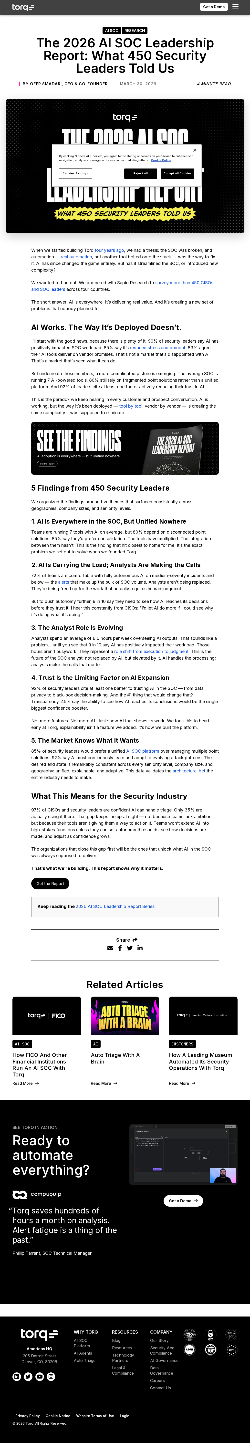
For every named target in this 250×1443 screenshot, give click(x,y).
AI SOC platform (142, 751)
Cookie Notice (58, 1416)
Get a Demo (214, 6)
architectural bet (189, 770)
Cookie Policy (161, 160)
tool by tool (130, 406)
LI (16, 1376)
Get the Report (50, 883)
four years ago (109, 250)
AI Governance (164, 1360)
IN (51, 1376)
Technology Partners (123, 1358)
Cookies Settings (75, 173)
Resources (125, 1332)
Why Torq (86, 1332)
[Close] (194, 150)
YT (39, 1376)
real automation (76, 256)
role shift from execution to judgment (151, 651)
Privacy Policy (27, 1416)
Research (135, 30)
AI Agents (83, 1353)
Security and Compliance (162, 1350)
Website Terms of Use (95, 1416)
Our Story (159, 1340)
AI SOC (111, 30)
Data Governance (161, 1370)
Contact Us (160, 1387)
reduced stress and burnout (157, 347)
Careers (157, 1380)
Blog (116, 1340)
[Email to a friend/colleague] (110, 948)
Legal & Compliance (123, 1370)
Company (161, 1332)
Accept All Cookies (178, 173)
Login (124, 1416)
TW (28, 1376)
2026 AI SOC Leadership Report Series (115, 906)
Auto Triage (84, 1360)
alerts (63, 582)
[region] (127, 165)
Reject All (141, 173)
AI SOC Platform (82, 1343)
